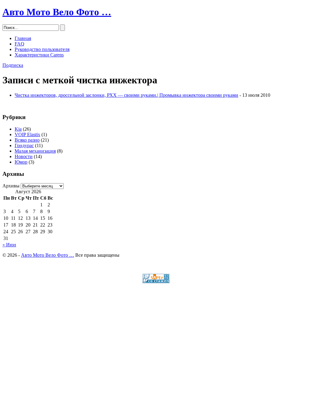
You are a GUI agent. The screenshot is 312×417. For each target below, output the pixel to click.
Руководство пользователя (42, 49)
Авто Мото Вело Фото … (56, 11)
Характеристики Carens (39, 54)
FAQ (19, 43)
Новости (24, 156)
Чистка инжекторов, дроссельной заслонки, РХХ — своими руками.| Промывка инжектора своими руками (126, 95)
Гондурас (24, 145)
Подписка (12, 65)
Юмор (21, 162)
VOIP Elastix (27, 134)
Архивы (11, 185)
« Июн (9, 244)
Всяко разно (27, 140)
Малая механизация (35, 151)
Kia (18, 129)
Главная (23, 38)
